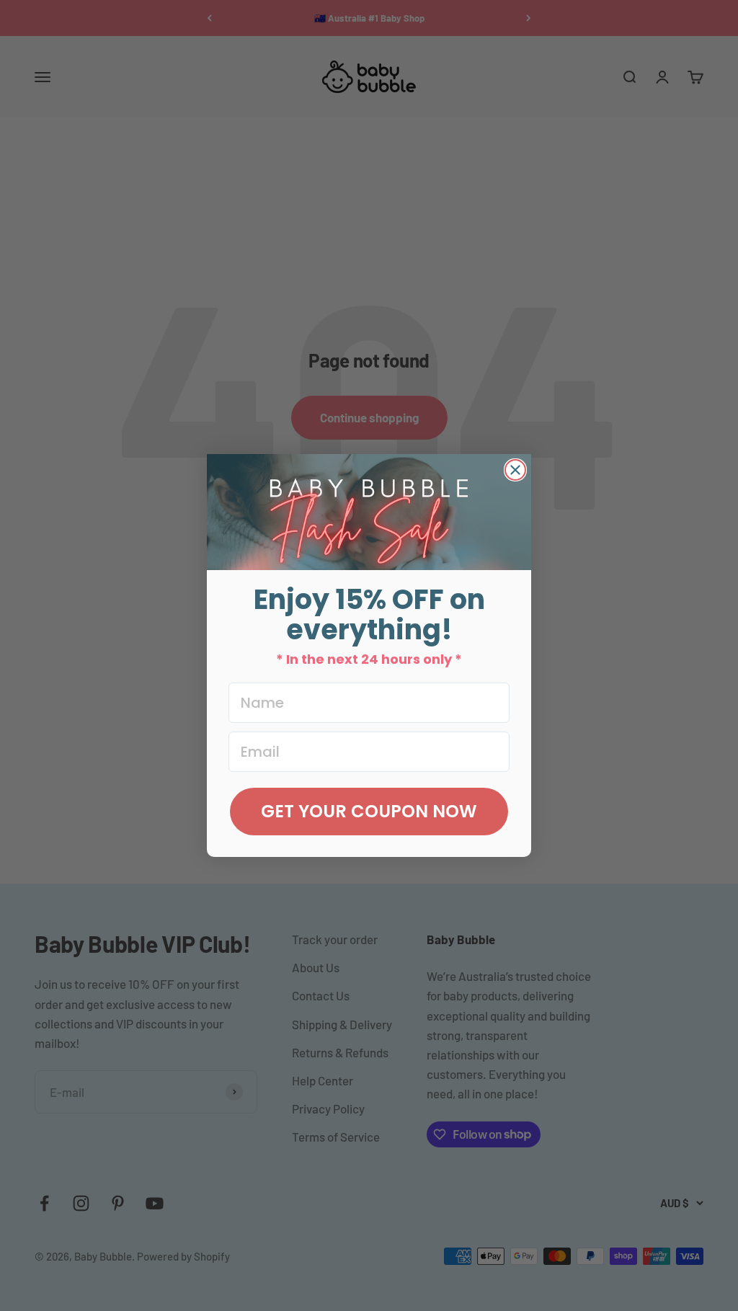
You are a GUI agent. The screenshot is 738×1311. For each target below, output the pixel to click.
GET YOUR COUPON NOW (369, 811)
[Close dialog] (515, 470)
